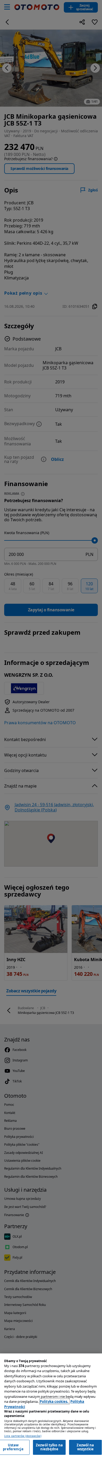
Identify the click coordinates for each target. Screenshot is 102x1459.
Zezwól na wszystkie (85, 1447)
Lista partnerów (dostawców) (22, 1436)
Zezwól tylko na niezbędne (49, 1447)
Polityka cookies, (54, 1401)
